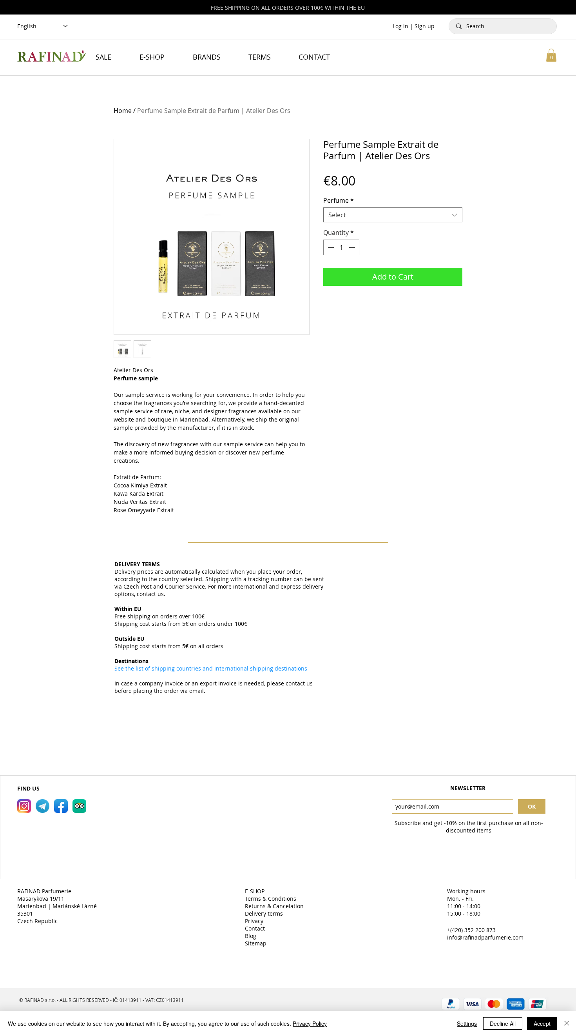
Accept (542, 1023)
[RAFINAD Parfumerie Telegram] (42, 806)
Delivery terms (264, 913)
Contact (255, 928)
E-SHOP (255, 891)
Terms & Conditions (271, 898)
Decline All (503, 1023)
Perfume (338, 200)
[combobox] (392, 214)
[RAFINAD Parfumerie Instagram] (24, 806)
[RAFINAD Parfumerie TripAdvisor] (79, 806)
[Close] (566, 1023)
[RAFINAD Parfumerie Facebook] (61, 806)
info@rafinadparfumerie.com (485, 937)
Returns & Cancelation (275, 906)
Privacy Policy (310, 1023)
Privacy (255, 921)
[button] (551, 55)
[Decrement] (329, 247)
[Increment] (352, 247)
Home (123, 110)
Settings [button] (467, 1023)
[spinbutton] (341, 247)
